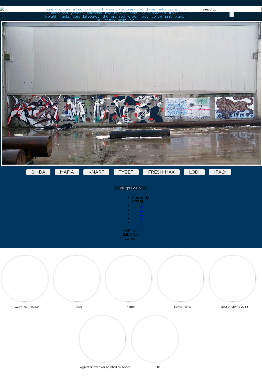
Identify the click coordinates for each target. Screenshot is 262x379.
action (109, 20)
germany (78, 9)
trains (173, 13)
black (179, 16)
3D (99, 20)
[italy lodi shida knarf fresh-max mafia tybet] (130, 89)
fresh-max (161, 172)
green (133, 16)
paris (50, 9)
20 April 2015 (130, 188)
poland (142, 9)
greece (77, 13)
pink (168, 16)
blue (145, 16)
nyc (108, 13)
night (122, 20)
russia (113, 9)
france (62, 9)
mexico (120, 13)
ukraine (127, 9)
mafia (67, 172)
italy (92, 9)
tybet (126, 172)
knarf (96, 172)
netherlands (161, 9)
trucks (64, 16)
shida (38, 172)
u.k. (102, 9)
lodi (194, 172)
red (122, 16)
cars (76, 16)
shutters (109, 16)
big (132, 20)
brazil (133, 13)
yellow (157, 16)
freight (50, 16)
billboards (91, 16)
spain (178, 9)
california (94, 13)
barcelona (59, 13)
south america (153, 13)
